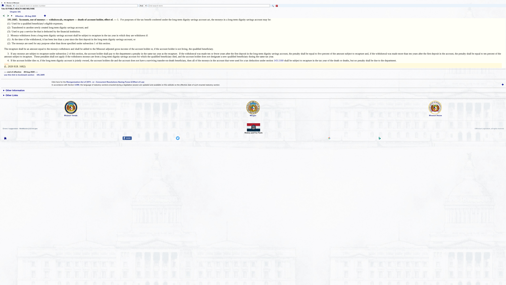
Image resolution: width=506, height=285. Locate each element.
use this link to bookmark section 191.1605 (24, 75)
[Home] (3, 5)
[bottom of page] (45, 16)
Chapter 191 (15, 12)
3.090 (77, 85)
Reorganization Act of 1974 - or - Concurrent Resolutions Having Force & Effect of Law (105, 82)
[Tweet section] (178, 139)
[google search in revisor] (329, 138)
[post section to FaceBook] (127, 139)
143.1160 (279, 60)
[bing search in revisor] (380, 139)
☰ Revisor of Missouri (11, 3)
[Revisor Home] (5, 139)
